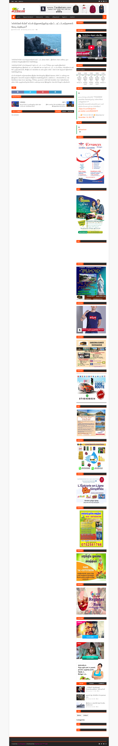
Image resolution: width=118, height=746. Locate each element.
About (16, 1)
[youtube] (104, 1)
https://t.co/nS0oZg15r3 (87, 109)
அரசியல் (72, 17)
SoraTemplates (22, 744)
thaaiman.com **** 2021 (41, 744)
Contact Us (21, 1)
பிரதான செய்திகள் (28, 17)
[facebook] (99, 1)
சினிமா (47, 17)
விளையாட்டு (39, 17)
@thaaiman (82, 129)
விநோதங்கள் (55, 17)
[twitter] (101, 1)
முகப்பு (18, 17)
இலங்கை (79, 715)
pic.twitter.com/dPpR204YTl (88, 111)
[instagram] (105, 1)
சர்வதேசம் (85, 715)
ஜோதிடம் (64, 17)
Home (13, 1)
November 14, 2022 (85, 117)
